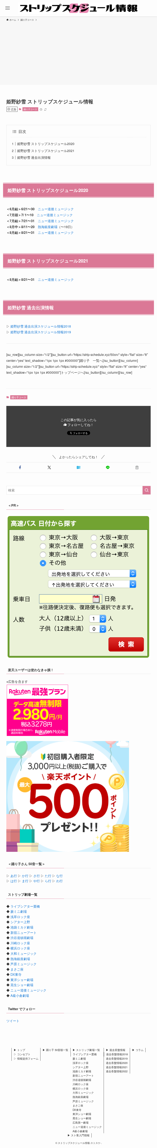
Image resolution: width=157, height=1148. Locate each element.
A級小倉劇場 (19, 995)
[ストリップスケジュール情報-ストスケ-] (78, 8)
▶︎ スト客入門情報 (78, 1135)
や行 (36, 880)
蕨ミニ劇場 (18, 911)
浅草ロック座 (20, 916)
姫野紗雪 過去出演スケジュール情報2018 (40, 326)
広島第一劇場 (81, 1122)
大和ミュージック (23, 953)
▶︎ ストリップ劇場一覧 (86, 1050)
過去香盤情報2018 (117, 1054)
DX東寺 (15, 974)
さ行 (36, 875)
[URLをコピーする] (137, 467)
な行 (59, 875)
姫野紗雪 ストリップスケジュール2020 (45, 143)
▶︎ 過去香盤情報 (115, 1050)
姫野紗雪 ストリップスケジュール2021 (45, 150)
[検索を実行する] (146, 490)
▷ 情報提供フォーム (26, 1058)
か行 (25, 875)
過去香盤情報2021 (117, 1067)
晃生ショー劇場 (21, 984)
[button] (20, 467)
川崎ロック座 (20, 943)
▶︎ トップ (19, 1050)
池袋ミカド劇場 (21, 927)
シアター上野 (20, 922)
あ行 (13, 875)
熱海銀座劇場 (47, 226)
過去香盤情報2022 (117, 1071)
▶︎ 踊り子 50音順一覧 (55, 1050)
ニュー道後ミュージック (56, 209)
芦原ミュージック (23, 964)
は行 (13, 880)
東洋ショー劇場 (21, 979)
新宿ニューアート (23, 932)
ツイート (12, 1020)
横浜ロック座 (20, 948)
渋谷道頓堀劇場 (21, 937)
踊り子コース (30, 109)
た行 (48, 875)
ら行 (48, 880)
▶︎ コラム (138, 1050)
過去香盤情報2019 (117, 1058)
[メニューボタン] (7, 8)
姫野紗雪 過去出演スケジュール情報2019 (40, 332)
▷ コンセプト (22, 1054)
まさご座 (17, 969)
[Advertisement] (78, 52)
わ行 (59, 880)
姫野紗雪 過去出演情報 (34, 157)
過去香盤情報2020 (117, 1063)
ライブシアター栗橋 (25, 906)
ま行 (25, 880)
